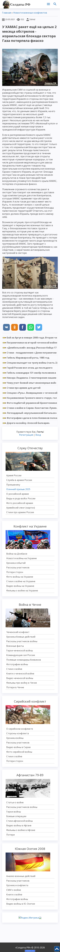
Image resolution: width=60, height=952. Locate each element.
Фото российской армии (19, 503)
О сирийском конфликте (19, 728)
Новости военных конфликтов (30, 12)
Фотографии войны (17, 664)
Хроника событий (16, 562)
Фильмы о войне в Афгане (20, 830)
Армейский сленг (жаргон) (20, 507)
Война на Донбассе (16, 553)
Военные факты (15, 645)
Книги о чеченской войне (20, 673)
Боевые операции (16, 816)
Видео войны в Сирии (18, 747)
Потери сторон (14, 572)
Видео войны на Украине (20, 585)
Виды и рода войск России (20, 498)
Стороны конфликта (17, 733)
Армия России (13, 475)
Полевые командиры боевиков (23, 659)
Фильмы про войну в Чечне (21, 682)
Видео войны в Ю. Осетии (20, 903)
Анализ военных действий (20, 876)
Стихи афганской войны (19, 820)
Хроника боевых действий (20, 636)
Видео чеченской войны (19, 678)
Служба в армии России (19, 480)
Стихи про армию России (20, 512)
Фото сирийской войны (19, 751)
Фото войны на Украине (19, 576)
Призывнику (13, 484)
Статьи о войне (15, 802)
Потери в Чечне (15, 687)
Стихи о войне (14, 668)
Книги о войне (14, 894)
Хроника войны (14, 738)
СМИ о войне (13, 889)
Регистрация (26, 434)
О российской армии (17, 493)
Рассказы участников (17, 567)
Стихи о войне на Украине (20, 581)
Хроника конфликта (17, 885)
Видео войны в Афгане (18, 825)
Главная (6, 12)
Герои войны (13, 811)
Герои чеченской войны (19, 650)
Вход (38, 434)
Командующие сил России (20, 655)
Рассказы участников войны (21, 641)
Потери (10, 834)
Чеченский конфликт (17, 632)
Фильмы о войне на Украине (22, 590)
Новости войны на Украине (21, 558)
